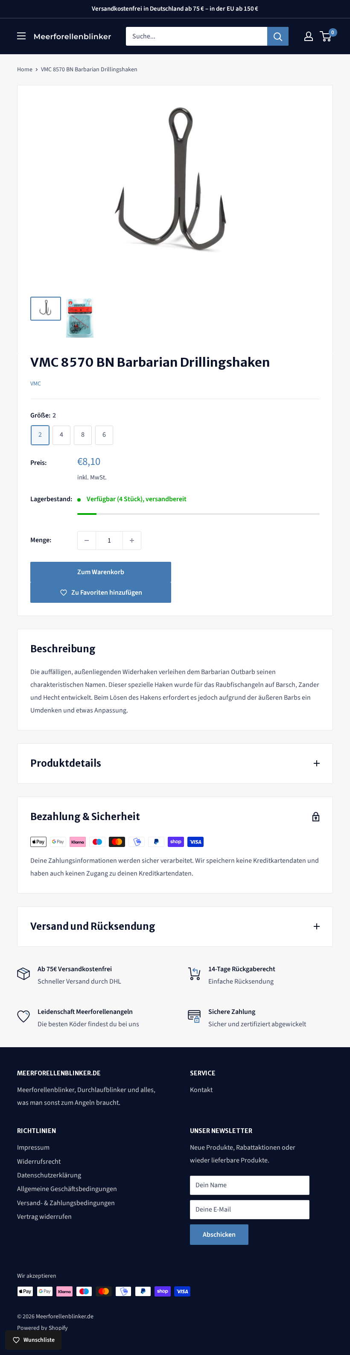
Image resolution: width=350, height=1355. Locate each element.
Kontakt (201, 1090)
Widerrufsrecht (39, 1161)
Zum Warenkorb (100, 572)
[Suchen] (278, 36)
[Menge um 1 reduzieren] (87, 540)
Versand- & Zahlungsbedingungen (66, 1203)
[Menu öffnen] (21, 35)
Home (24, 69)
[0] (326, 36)
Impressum (33, 1147)
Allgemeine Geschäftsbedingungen (67, 1189)
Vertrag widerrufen (44, 1216)
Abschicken (219, 1234)
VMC (35, 384)
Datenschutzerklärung (49, 1175)
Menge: (40, 540)
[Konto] (308, 36)
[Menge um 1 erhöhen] (132, 540)
